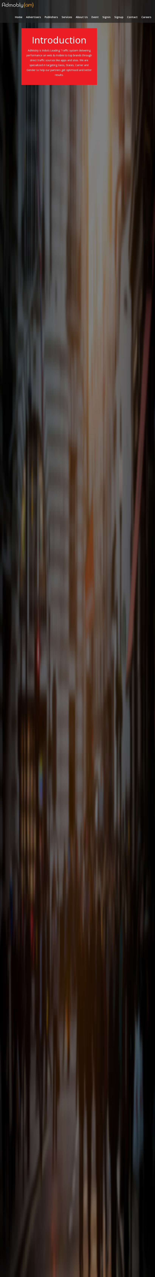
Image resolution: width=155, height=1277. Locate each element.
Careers (146, 17)
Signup (118, 17)
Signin (106, 17)
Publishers (51, 17)
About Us (82, 17)
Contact (132, 17)
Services (67, 17)
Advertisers (33, 17)
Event (95, 17)
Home (18, 17)
